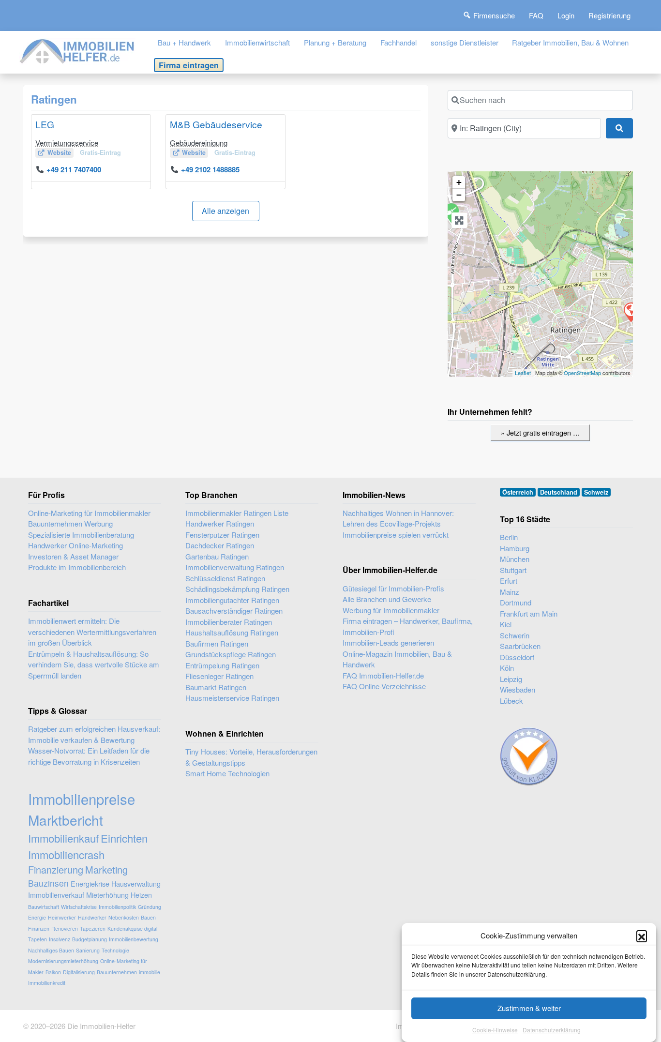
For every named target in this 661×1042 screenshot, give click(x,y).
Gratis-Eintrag (100, 152)
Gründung (149, 906)
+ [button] (459, 182)
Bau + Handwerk (184, 42)
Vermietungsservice (66, 142)
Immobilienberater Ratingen (228, 622)
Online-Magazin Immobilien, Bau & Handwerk (397, 659)
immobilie (149, 972)
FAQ (536, 15)
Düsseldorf (517, 657)
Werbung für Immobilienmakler (391, 610)
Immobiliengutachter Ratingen (232, 600)
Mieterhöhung (107, 895)
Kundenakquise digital (132, 928)
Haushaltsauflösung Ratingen (231, 632)
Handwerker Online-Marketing (75, 545)
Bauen (148, 917)
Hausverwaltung (136, 883)
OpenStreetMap (582, 373)
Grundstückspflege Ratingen (230, 654)
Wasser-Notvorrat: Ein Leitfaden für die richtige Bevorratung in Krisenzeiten (89, 756)
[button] (641, 935)
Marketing (106, 869)
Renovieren (64, 928)
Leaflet (523, 373)
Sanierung (88, 950)
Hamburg (514, 548)
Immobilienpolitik (117, 906)
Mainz (509, 592)
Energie (37, 917)
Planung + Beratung (335, 42)
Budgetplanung (89, 939)
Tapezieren (92, 928)
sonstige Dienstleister (464, 42)
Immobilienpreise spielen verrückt (396, 534)
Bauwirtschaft (43, 906)
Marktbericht (65, 820)
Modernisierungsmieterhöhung (63, 961)
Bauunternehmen (117, 972)
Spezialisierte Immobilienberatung (81, 534)
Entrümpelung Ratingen (222, 665)
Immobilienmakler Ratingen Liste (236, 513)
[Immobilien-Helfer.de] (77, 50)
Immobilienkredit (46, 982)
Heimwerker (62, 917)
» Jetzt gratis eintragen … (540, 432)
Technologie (115, 950)
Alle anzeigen (225, 210)
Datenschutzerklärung (552, 1030)
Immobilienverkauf (56, 895)
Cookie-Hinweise (495, 1030)
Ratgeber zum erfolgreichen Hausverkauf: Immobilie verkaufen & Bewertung (94, 734)
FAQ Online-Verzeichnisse (384, 686)
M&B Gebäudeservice (216, 124)
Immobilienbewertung (133, 939)
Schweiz (596, 492)
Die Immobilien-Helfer (101, 1026)
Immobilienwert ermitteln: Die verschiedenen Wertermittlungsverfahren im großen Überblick (92, 632)
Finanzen (38, 928)
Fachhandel (398, 42)
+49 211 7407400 (73, 169)
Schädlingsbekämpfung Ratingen (237, 589)
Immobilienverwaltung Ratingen (234, 567)
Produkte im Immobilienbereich (77, 567)
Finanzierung (55, 869)
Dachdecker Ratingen (219, 545)
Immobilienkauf (63, 838)
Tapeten (37, 939)
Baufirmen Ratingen (216, 643)
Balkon (53, 972)
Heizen (141, 895)
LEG (44, 124)
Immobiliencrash (66, 854)
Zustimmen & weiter (529, 1008)
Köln (507, 668)
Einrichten (124, 838)
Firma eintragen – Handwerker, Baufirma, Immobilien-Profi (408, 626)
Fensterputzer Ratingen (222, 534)
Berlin (509, 537)
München (514, 559)
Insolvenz (59, 939)
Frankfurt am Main (528, 613)
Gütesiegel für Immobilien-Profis (393, 588)
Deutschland (558, 492)
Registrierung (609, 15)
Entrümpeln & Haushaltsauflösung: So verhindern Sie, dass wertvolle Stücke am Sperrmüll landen (93, 664)
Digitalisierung (79, 972)
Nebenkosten (123, 917)
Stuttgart (513, 570)
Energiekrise (90, 883)
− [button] (459, 195)
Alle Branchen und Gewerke (387, 599)
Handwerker (92, 917)
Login (565, 15)
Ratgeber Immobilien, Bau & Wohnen (570, 42)
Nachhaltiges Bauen (51, 950)
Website (59, 152)
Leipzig (511, 679)
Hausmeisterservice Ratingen (232, 698)
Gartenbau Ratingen (217, 556)
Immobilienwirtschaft (257, 42)
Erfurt (508, 580)
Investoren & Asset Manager (73, 556)
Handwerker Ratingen (219, 523)
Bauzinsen (48, 883)
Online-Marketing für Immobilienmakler (89, 513)
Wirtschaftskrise (79, 906)
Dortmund (515, 602)
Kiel (505, 624)
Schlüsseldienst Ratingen (225, 578)
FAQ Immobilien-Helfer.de (383, 675)
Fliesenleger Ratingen (219, 676)
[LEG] (630, 312)
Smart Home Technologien (227, 773)
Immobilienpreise (81, 798)
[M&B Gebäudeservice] (451, 212)
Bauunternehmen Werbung (70, 523)
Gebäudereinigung (198, 142)
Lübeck (511, 700)
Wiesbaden (517, 689)
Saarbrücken (520, 646)
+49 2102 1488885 (210, 169)
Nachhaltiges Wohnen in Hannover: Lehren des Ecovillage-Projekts (398, 518)
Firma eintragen (189, 65)
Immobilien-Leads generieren (388, 642)
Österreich (517, 492)
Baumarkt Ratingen (215, 687)
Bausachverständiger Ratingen (234, 610)
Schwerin (514, 635)
